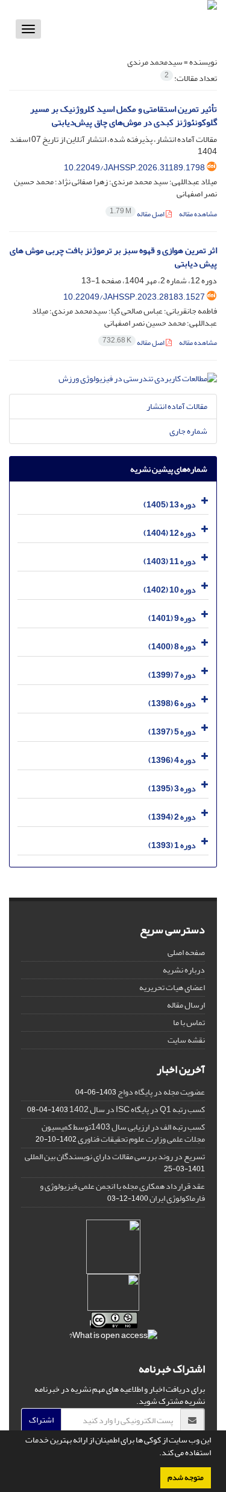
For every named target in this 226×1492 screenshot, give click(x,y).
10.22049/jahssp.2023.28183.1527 (134, 297)
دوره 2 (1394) (172, 817)
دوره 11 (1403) (169, 561)
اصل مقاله (138, 214)
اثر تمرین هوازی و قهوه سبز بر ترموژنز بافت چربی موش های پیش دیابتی (113, 257)
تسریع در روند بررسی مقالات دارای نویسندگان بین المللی (115, 1156)
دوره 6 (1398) (172, 703)
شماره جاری (188, 431)
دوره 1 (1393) (172, 845)
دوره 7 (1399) (172, 675)
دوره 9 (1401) (172, 618)
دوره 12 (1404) (169, 533)
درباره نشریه (184, 970)
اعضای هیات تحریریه (172, 987)
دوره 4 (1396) (172, 760)
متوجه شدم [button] (186, 1477)
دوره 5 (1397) (172, 732)
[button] (156, 1454)
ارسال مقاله (186, 1005)
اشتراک (41, 1420)
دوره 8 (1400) (172, 646)
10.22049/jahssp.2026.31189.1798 (134, 167)
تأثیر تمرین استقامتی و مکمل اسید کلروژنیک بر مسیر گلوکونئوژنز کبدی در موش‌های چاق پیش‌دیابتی (123, 116)
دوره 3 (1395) (172, 788)
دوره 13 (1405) (169, 505)
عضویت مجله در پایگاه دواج (161, 1092)
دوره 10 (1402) (169, 590)
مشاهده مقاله (198, 214)
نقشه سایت (186, 1040)
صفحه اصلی (186, 952)
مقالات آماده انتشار (176, 406)
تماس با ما (189, 1022)
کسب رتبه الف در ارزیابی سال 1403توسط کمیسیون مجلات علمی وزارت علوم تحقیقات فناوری (123, 1133)
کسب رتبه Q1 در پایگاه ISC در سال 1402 (137, 1109)
